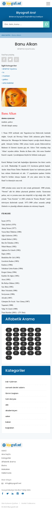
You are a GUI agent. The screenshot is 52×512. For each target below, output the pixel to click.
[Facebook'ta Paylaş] (4, 59)
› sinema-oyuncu (9, 69)
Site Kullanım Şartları (10, 503)
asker (7, 416)
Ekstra (4, 465)
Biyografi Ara (12, 3)
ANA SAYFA (6, 35)
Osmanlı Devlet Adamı (15, 387)
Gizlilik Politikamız (28, 503)
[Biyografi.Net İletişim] (12, 445)
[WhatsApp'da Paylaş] (16, 59)
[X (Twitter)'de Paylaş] (10, 59)
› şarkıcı (5, 79)
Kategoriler (6, 458)
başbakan (9, 428)
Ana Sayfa (6, 454)
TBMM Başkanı (11, 393)
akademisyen (11, 410)
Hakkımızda (6, 473)
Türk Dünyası (10, 399)
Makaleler (6, 469)
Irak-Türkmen (11, 381)
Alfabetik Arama (9, 462)
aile (6, 405)
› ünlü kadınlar (8, 83)
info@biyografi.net (13, 483)
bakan (8, 422)
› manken (6, 76)
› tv (3, 72)
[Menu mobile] (48, 4)
